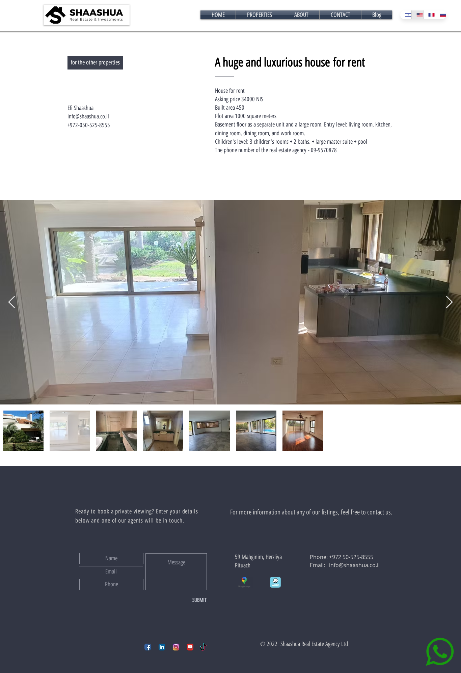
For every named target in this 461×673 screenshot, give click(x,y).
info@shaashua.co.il (354, 565)
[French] (429, 14)
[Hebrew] (405, 14)
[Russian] (440, 14)
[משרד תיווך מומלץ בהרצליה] (148, 647)
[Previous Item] (12, 302)
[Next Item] (449, 302)
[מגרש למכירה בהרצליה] (190, 647)
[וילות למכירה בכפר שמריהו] (176, 647)
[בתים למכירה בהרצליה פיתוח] (162, 647)
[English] (417, 14)
